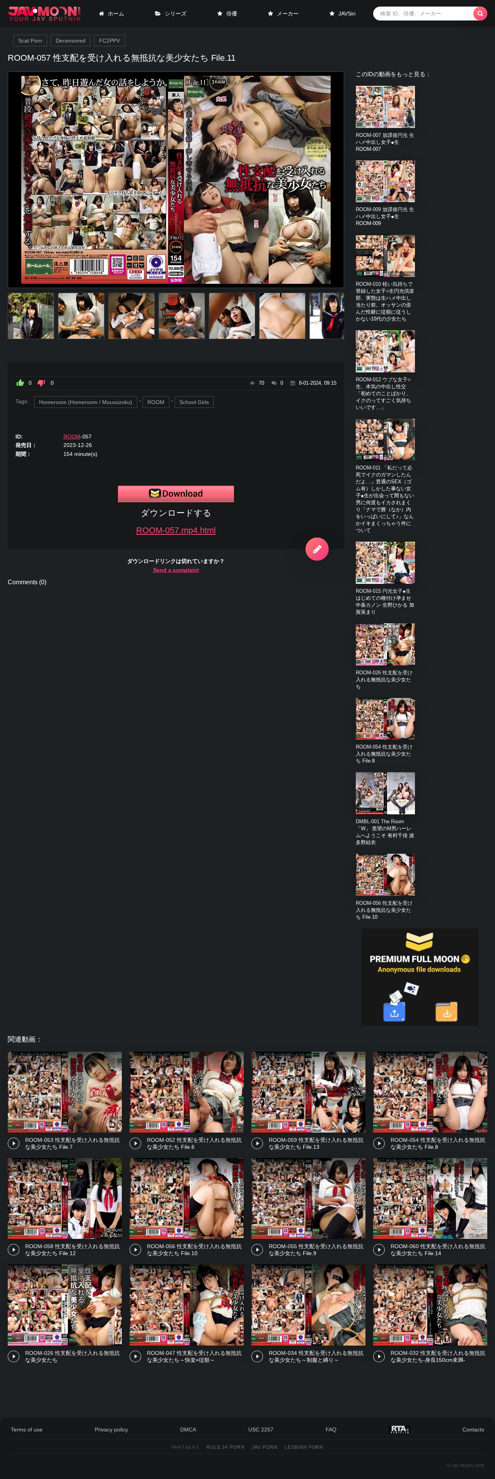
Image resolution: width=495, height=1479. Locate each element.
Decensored (70, 41)
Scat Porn (30, 41)
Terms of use (27, 1429)
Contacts (473, 1429)
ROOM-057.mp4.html (176, 530)
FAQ (331, 1429)
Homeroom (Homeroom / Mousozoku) (85, 402)
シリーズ (175, 13)
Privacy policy (111, 1429)
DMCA (188, 1429)
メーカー (288, 13)
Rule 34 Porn (226, 1447)
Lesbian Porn (304, 1447)
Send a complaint (176, 570)
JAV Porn (265, 1447)
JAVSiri (346, 13)
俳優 (231, 13)
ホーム (116, 13)
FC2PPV (109, 41)
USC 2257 (260, 1429)
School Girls (194, 402)
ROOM (155, 402)
